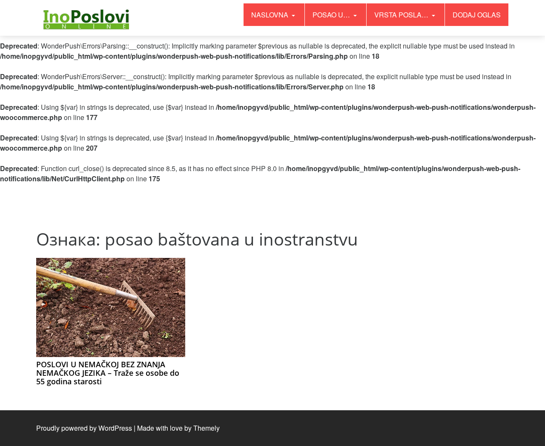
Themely (206, 428)
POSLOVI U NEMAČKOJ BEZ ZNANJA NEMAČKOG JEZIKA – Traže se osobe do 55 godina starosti (107, 372)
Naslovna (270, 15)
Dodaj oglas (477, 15)
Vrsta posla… (402, 15)
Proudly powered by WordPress (84, 428)
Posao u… (332, 15)
